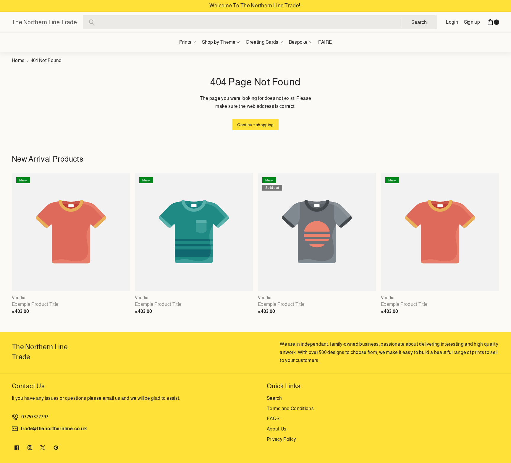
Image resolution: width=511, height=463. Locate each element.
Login (452, 22)
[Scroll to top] (498, 444)
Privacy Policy (281, 439)
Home (18, 60)
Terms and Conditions (290, 408)
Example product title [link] (35, 304)
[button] (493, 22)
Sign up (472, 22)
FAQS (273, 418)
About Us (276, 428)
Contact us (28, 386)
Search (274, 398)
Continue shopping (255, 124)
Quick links (283, 386)
